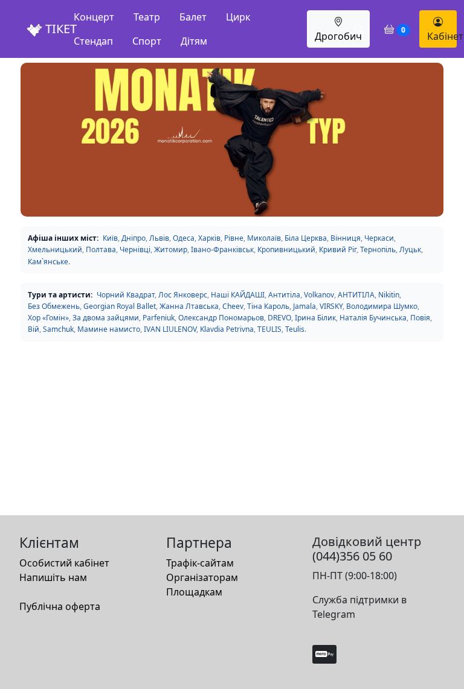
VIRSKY (331, 306)
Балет (193, 17)
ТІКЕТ (59, 29)
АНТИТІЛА (356, 295)
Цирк (238, 17)
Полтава (101, 249)
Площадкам (194, 592)
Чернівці (135, 249)
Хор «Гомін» (48, 318)
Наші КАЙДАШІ (238, 295)
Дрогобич (338, 36)
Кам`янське (48, 261)
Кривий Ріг (337, 249)
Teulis (294, 329)
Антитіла (284, 295)
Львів (159, 238)
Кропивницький (286, 249)
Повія (420, 318)
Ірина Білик (315, 318)
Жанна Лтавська (189, 306)
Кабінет (442, 36)
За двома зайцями (105, 318)
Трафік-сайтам (200, 563)
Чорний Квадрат (126, 295)
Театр (147, 17)
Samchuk (58, 329)
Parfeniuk (159, 318)
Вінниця (345, 238)
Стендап (93, 41)
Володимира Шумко (381, 306)
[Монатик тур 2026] (232, 140)
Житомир (170, 249)
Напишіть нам (53, 577)
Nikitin (388, 295)
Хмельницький (55, 249)
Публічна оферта (59, 606)
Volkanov (319, 295)
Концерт (94, 17)
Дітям (194, 41)
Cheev (232, 306)
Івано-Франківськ (222, 249)
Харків (209, 238)
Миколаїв (264, 238)
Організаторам (202, 577)
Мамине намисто (108, 329)
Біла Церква (306, 238)
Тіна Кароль (268, 306)
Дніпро (133, 238)
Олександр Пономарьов (221, 318)
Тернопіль (378, 249)
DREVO (279, 318)
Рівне (233, 238)
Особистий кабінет (64, 563)
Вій (33, 329)
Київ (110, 238)
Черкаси (379, 238)
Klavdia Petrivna (227, 329)
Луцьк (410, 249)
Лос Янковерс (182, 295)
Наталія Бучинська (373, 318)
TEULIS (269, 329)
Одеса (184, 238)
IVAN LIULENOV (170, 329)
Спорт (146, 41)
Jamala (304, 306)
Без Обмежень (54, 306)
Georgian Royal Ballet (119, 306)
